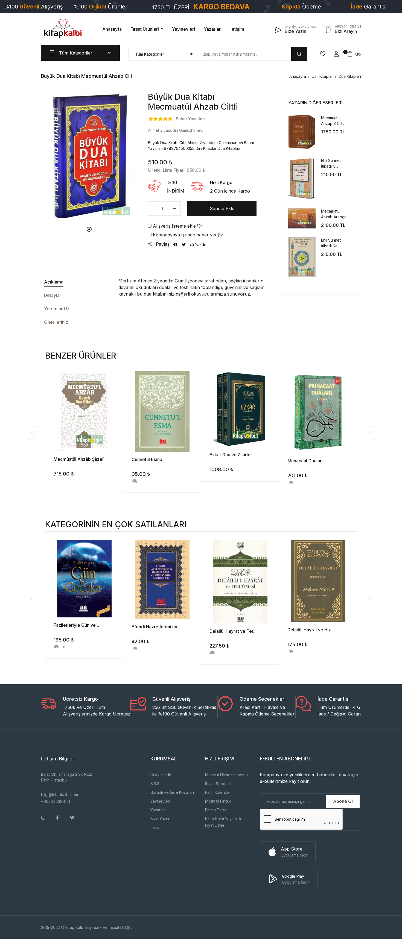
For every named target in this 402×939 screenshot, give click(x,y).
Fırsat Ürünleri (144, 29)
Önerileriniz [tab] (56, 322)
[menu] (163, 54)
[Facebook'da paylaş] (175, 244)
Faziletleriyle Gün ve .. (76, 625)
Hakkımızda (160, 774)
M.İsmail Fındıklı (218, 801)
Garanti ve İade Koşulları (172, 792)
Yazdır (200, 244)
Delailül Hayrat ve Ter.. (232, 631)
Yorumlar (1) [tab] (56, 308)
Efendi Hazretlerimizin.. (155, 626)
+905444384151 (55, 801)
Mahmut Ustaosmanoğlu (226, 774)
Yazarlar (212, 29)
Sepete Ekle (222, 208)
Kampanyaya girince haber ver (185, 234)
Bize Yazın (159, 818)
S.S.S (154, 783)
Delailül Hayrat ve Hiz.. (310, 629)
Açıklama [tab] (53, 282)
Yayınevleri (183, 29)
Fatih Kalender (218, 792)
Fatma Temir (216, 810)
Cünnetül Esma (147, 459)
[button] (336, 54)
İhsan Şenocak (218, 783)
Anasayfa (112, 29)
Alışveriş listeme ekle (174, 226)
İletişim (236, 29)
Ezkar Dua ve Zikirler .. (232, 454)
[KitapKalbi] (63, 28)
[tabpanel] (89, 155)
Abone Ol (343, 801)
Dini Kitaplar (322, 76)
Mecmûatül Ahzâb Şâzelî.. (80, 459)
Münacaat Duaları (305, 460)
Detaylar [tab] (52, 295)
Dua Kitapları (350, 76)
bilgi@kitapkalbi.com (59, 794)
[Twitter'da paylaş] (183, 244)
